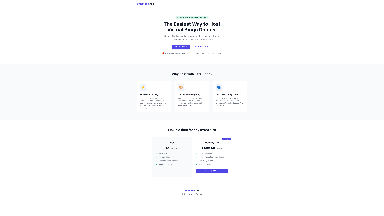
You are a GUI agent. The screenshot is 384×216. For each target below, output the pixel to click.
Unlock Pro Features (201, 47)
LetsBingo (145, 3)
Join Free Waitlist (180, 47)
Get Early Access (212, 171)
